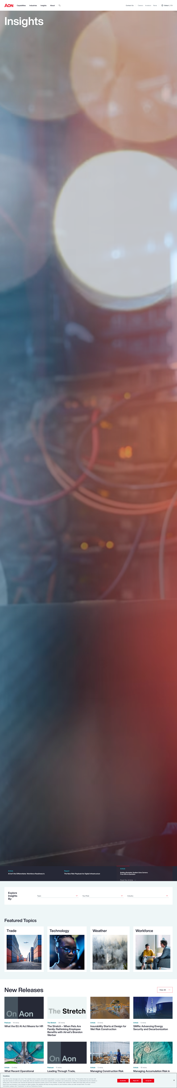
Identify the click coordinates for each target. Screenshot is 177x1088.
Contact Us (129, 5)
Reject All (135, 1080)
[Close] (174, 1080)
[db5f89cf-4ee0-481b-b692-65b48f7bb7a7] (122, 896)
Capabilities (21, 5)
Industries (33, 5)
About (52, 5)
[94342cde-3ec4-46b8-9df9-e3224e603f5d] (77, 896)
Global (168, 5)
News (155, 5)
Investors (148, 5)
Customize (123, 1080)
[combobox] (58, 896)
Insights (43, 5)
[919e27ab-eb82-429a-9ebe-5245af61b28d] (167, 896)
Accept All (148, 1080)
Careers (140, 5)
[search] (59, 5)
